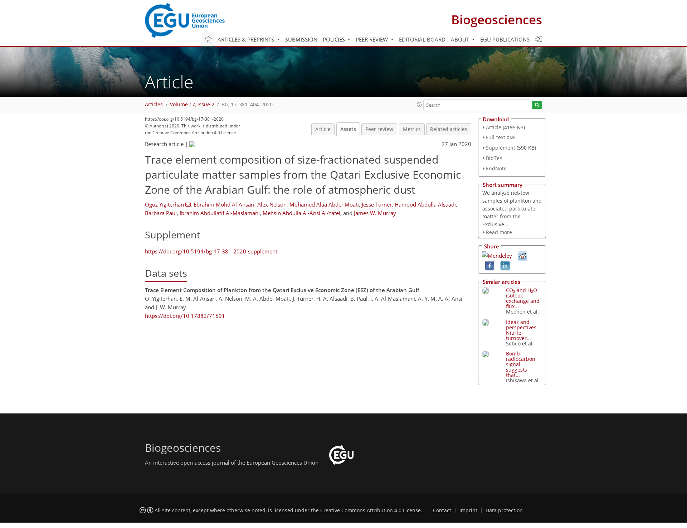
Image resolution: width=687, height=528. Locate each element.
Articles (154, 104)
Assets (348, 129)
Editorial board (422, 39)
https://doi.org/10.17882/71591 (185, 315)
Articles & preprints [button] (247, 39)
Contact (442, 510)
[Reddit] (522, 255)
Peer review (379, 129)
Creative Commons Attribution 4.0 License (370, 510)
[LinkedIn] (505, 265)
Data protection (504, 510)
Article (323, 129)
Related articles (448, 129)
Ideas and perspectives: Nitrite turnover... (522, 330)
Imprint (468, 510)
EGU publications (505, 39)
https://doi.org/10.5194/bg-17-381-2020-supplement (211, 251)
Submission (301, 39)
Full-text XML (501, 137)
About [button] (461, 39)
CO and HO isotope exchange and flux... (523, 298)
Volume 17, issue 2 (192, 104)
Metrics (412, 129)
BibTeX (494, 158)
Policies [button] (334, 39)
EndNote (496, 168)
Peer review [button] (372, 39)
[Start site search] (537, 105)
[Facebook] (489, 265)
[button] (419, 104)
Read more (499, 232)
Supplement (500, 147)
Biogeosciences (496, 19)
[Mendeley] (497, 254)
